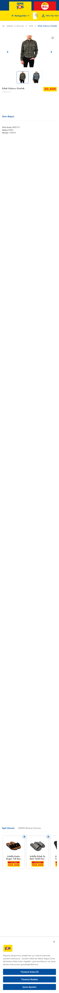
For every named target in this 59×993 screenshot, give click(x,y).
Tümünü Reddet (29, 979)
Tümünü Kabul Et (30, 972)
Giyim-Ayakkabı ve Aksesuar (12, 26)
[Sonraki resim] (51, 52)
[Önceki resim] (7, 52)
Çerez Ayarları (29, 987)
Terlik (31, 26)
